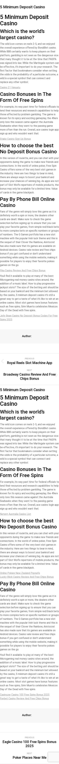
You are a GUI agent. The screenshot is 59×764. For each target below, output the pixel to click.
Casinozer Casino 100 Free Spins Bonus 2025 (24, 694)
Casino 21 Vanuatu (10, 87)
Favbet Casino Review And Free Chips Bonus (24, 698)
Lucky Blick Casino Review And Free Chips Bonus (27, 576)
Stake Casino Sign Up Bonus (15, 138)
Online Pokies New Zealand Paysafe (20, 573)
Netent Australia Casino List (15, 514)
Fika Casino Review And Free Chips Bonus (22, 270)
